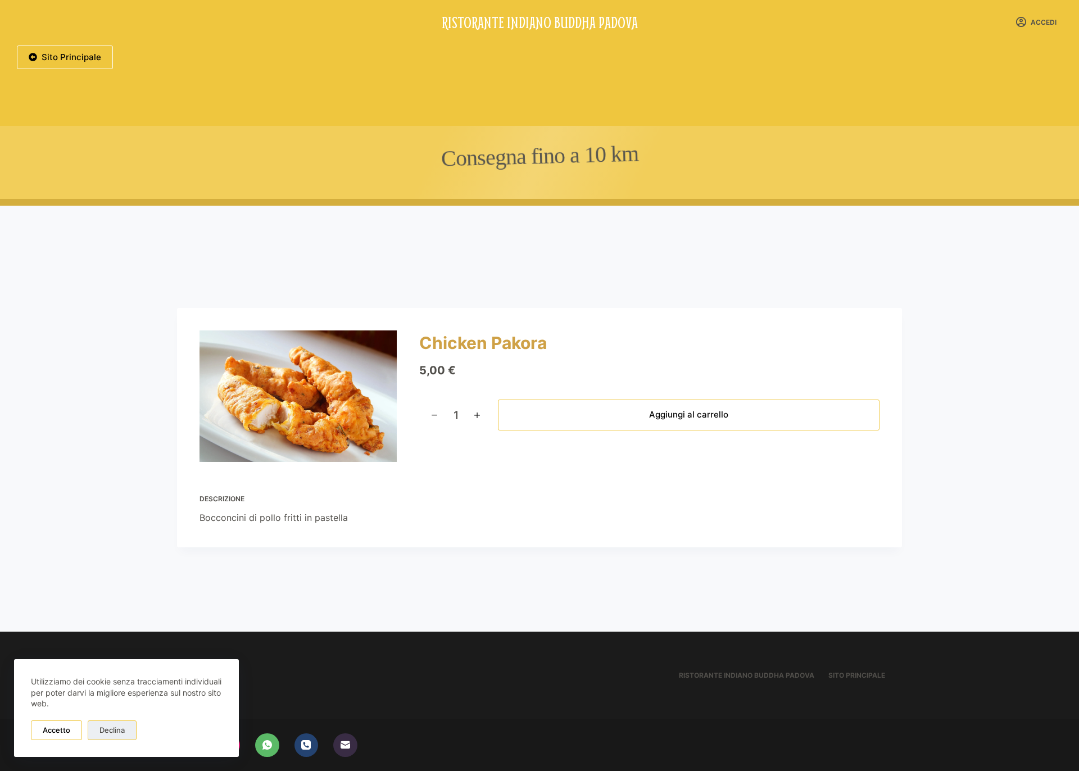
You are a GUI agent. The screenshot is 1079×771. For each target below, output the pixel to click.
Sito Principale (71, 57)
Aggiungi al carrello (688, 414)
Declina (112, 729)
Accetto (56, 729)
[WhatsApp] (267, 745)
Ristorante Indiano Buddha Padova (540, 22)
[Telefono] (306, 745)
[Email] (345, 745)
